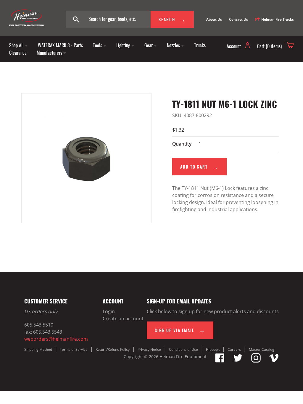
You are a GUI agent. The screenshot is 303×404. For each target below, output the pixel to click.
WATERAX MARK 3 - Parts (60, 45)
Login (109, 311)
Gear (149, 45)
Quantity (181, 143)
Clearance (18, 52)
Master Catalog (261, 349)
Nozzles (174, 45)
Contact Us (238, 19)
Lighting (123, 45)
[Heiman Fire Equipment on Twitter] (238, 361)
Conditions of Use (183, 349)
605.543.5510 (38, 324)
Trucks (200, 45)
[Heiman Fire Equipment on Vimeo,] (274, 361)
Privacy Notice (149, 349)
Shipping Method (38, 349)
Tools (98, 45)
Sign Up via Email (175, 330)
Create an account (123, 318)
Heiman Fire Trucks (277, 19)
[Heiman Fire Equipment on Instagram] (256, 361)
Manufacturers (50, 52)
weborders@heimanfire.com (56, 339)
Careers (234, 349)
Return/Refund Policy (113, 349)
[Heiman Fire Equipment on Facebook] (220, 361)
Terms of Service (74, 349)
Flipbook (213, 349)
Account (234, 46)
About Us (214, 19)
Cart (269, 46)
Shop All (17, 45)
